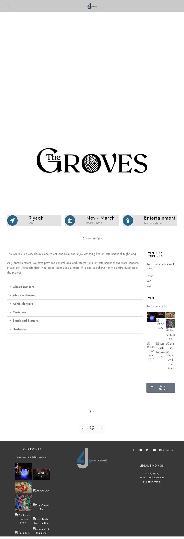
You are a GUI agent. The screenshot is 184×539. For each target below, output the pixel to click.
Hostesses (20, 329)
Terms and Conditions (152, 477)
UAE (148, 286)
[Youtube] (141, 450)
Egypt (149, 276)
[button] (75, 287)
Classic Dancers (23, 287)
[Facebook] (134, 450)
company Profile (152, 481)
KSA (148, 281)
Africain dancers (24, 295)
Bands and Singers (25, 321)
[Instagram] (148, 450)
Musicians (19, 312)
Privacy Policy (151, 473)
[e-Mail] (155, 450)
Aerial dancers (23, 304)
